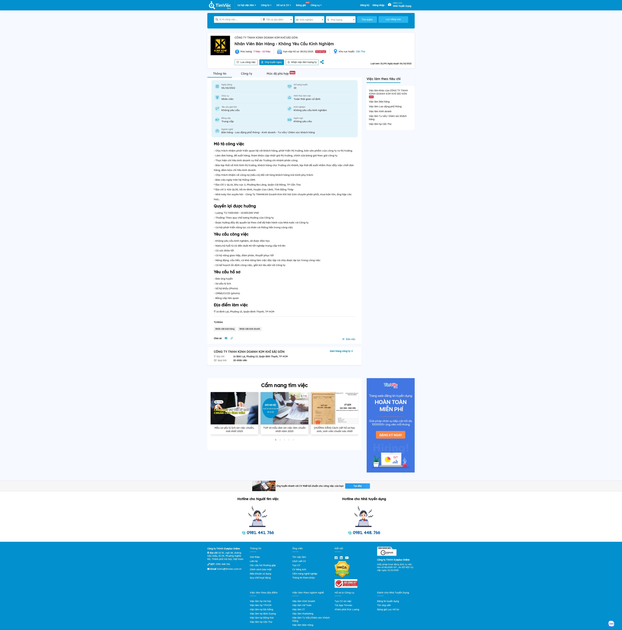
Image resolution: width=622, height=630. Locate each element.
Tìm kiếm (367, 19)
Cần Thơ (360, 51)
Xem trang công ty (340, 351)
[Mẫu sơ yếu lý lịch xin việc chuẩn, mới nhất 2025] (234, 408)
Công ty (265, 5)
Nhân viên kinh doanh (250, 329)
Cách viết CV (299, 561)
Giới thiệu (255, 557)
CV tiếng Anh (299, 569)
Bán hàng (227, 132)
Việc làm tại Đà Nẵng (261, 609)
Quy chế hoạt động (260, 577)
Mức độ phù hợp (281, 73)
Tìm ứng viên (384, 605)
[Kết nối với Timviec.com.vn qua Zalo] (611, 624)
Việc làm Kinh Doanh (303, 601)
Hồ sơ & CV (283, 5)
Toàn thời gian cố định (307, 99)
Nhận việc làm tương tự (303, 62)
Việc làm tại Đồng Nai (262, 617)
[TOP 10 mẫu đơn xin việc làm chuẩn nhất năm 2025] (284, 408)
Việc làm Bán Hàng (302, 625)
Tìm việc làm (299, 557)
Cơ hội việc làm (246, 5)
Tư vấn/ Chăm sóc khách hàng (296, 132)
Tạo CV (296, 565)
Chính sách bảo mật (260, 569)
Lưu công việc (248, 62)
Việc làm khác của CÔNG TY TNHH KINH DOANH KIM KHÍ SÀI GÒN (388, 93)
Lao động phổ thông (247, 132)
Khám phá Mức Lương (347, 609)
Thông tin (219, 73)
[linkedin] (342, 558)
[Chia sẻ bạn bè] (322, 62)
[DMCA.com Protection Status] (342, 569)
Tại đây (357, 485)
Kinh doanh (269, 132)
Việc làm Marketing (302, 613)
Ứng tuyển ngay (273, 62)
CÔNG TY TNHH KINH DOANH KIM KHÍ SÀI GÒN (266, 37)
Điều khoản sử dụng (260, 573)
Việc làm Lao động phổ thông (385, 106)
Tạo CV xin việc (343, 601)
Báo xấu (350, 339)
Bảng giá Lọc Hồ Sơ (388, 609)
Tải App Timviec (343, 605)
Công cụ (315, 5)
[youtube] (347, 558)
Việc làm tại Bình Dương (263, 613)
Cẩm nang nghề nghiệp (304, 573)
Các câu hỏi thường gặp (263, 565)
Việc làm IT (298, 609)
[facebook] (337, 558)
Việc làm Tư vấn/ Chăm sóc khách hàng (388, 118)
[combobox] (277, 19)
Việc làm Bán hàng (379, 101)
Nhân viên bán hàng (224, 329)
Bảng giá (302, 4)
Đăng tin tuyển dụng (388, 601)
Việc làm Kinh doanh (380, 111)
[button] (275, 440)
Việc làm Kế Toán (301, 605)
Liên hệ (254, 561)
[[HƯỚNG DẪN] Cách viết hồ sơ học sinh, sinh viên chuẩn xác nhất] (334, 408)
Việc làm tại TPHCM (260, 605)
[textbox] (277, 19)
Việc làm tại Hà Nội (260, 601)
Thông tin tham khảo (303, 577)
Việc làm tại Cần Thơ (380, 124)
